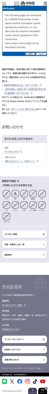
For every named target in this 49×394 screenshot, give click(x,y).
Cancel (41, 54)
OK (30, 54)
